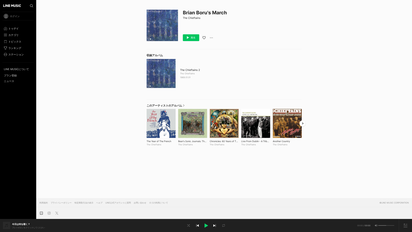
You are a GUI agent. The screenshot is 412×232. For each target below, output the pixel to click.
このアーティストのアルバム (165, 106)
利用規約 (43, 202)
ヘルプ (99, 202)
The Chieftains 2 (190, 70)
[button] (206, 225)
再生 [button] (193, 37)
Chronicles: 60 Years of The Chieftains (224, 141)
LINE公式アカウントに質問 (118, 202)
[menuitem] (18, 28)
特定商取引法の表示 (84, 202)
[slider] (382, 225)
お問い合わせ (140, 202)
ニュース (9, 81)
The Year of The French (161, 141)
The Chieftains (191, 17)
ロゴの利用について (158, 202)
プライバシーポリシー (61, 202)
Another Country (287, 141)
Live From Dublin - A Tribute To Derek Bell (255, 141)
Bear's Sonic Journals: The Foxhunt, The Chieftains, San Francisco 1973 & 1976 (192, 141)
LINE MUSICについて (16, 69)
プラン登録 (10, 75)
